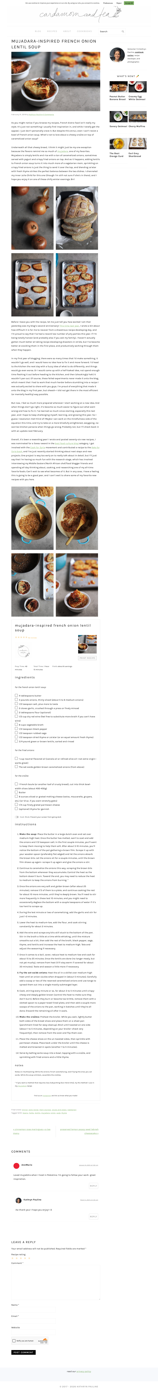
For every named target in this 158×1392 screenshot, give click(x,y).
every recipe (34, 1110)
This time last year (69, 325)
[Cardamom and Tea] (79, 24)
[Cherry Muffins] (138, 116)
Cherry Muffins (137, 126)
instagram (47, 1096)
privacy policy (84, 1371)
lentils (37, 1113)
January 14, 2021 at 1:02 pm (88, 1165)
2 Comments (48, 115)
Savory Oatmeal (118, 126)
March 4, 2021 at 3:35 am (89, 1200)
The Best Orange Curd (116, 155)
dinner (25, 1110)
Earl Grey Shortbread (135, 155)
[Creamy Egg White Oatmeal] (138, 86)
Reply (93, 1185)
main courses (45, 1110)
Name (15, 1305)
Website (15, 1327)
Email (15, 1316)
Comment (17, 1263)
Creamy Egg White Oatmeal (137, 98)
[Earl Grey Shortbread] (138, 143)
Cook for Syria (37, 447)
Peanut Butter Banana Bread (118, 98)
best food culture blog (67, 443)
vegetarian (71, 1110)
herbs (31, 1113)
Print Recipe (87, 658)
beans (25, 1113)
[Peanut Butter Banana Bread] (119, 86)
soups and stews (59, 1110)
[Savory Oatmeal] (119, 116)
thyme (64, 1113)
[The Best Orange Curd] (119, 143)
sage (59, 1113)
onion (53, 1113)
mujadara (62, 151)
